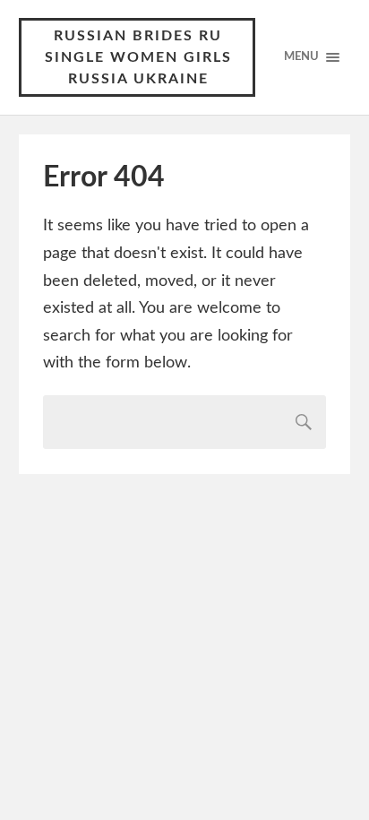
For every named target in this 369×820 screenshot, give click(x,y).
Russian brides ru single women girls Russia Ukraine (138, 57)
